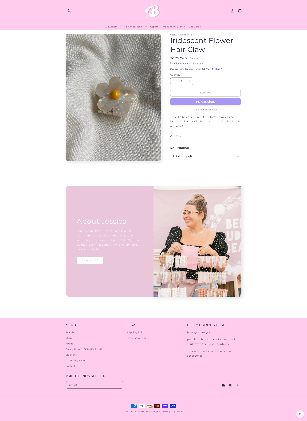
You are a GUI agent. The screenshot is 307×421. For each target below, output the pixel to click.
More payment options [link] (205, 109)
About (69, 343)
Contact (70, 366)
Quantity (175, 74)
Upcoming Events (76, 360)
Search (70, 332)
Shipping (175, 63)
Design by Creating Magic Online (167, 412)
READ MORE (90, 260)
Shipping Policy (135, 332)
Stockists (71, 354)
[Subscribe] (119, 385)
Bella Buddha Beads (141, 412)
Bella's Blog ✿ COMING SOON (84, 349)
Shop (69, 337)
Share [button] (177, 136)
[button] (69, 10)
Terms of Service (136, 337)
